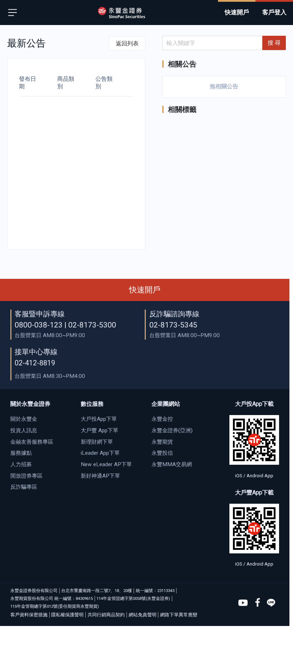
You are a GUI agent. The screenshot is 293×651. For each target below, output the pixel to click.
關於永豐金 (23, 419)
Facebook (257, 603)
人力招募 (21, 464)
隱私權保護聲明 (67, 614)
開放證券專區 (26, 476)
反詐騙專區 (23, 487)
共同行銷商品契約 (106, 614)
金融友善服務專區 (31, 442)
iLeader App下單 (100, 453)
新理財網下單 (97, 442)
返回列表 (127, 43)
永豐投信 (162, 453)
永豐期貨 (162, 442)
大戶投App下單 (99, 419)
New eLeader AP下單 (106, 464)
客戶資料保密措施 (29, 614)
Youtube (243, 603)
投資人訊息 (23, 430)
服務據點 (21, 453)
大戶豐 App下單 (99, 430)
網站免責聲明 (143, 614)
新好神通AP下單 (100, 476)
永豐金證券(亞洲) (172, 430)
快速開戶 (144, 289)
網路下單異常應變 (178, 614)
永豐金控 (162, 419)
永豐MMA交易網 (172, 464)
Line (271, 603)
